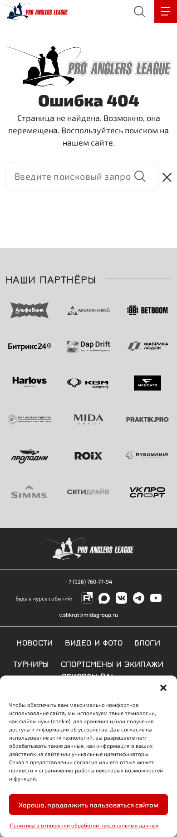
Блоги (147, 641)
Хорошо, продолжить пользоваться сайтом (88, 804)
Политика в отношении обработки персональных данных (84, 825)
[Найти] (81, 176)
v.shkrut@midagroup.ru (88, 614)
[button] (163, 686)
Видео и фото (94, 641)
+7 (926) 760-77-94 (88, 581)
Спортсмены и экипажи (112, 663)
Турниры (31, 663)
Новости (34, 641)
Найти (140, 176)
